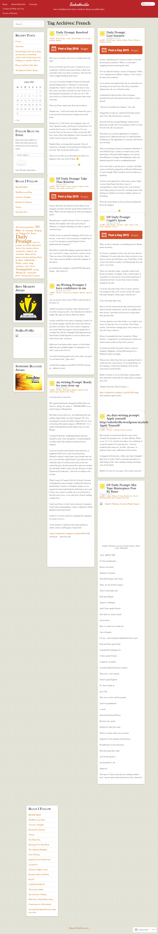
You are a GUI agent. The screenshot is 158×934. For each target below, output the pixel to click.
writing (108, 496)
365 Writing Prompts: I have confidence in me (71, 286)
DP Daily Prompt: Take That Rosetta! (71, 180)
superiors (89, 292)
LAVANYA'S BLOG (37, 884)
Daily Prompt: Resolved (72, 32)
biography (29, 230)
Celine (120, 496)
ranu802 (52, 38)
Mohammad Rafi (105, 498)
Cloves (18, 41)
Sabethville (79, 4)
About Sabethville (18, 4)
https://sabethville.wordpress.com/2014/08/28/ (68, 533)
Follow (21, 162)
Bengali (74, 390)
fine (131, 496)
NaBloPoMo (29, 260)
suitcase (115, 226)
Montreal (137, 40)
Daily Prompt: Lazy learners (115, 34)
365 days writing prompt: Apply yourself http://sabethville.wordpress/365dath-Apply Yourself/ (124, 420)
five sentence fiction (30, 248)
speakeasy (20, 266)
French (88, 38)
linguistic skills (84, 186)
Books (33, 233)
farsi (83, 38)
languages (75, 292)
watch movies (69, 188)
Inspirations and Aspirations (40, 859)
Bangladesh (67, 390)
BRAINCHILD (21, 187)
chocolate (120, 225)
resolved (52, 40)
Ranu (113, 498)
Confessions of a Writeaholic (40, 904)
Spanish (58, 40)
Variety (18, 207)
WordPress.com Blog (23, 192)
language (75, 186)
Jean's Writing (34, 854)
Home (5, 4)
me (35, 251)
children (124, 40)
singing (118, 498)
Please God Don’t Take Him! (26, 65)
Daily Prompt (60, 38)
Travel (32, 266)
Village (72, 392)
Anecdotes (19, 46)
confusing (116, 430)
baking (119, 40)
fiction (18, 248)
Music (20, 260)
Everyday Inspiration (32, 245)
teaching (108, 42)
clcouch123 (33, 864)
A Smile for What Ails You (13, 8)
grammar (129, 430)
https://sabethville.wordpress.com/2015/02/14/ (118, 392)
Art (23, 230)
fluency (131, 225)
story (27, 266)
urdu (67, 392)
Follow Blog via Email (27, 133)
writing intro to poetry (30, 275)
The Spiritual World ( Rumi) (26, 70)
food (136, 225)
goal (70, 292)
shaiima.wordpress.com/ (38, 869)
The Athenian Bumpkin (38, 849)
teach (51, 294)
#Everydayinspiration (25, 227)
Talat (123, 498)
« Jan (17, 120)
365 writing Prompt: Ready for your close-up (74, 383)
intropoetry (20, 251)
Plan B (31, 879)
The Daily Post (21, 211)
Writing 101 (21, 272)
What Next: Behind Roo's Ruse (41, 899)
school (25, 263)
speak (62, 188)
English (80, 390)
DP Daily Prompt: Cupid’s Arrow (118, 218)
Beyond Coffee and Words (39, 874)
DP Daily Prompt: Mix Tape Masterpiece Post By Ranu (121, 488)
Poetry (19, 263)
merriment (20, 254)
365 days (59, 292)
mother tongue (54, 392)
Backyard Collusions (23, 202)
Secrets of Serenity (10, 13)
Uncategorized (24, 269)
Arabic (68, 38)
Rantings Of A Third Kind (39, 844)
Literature (33, 4)
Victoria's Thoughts (23, 197)
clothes (126, 225)
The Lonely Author (36, 889)
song (57, 188)
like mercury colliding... (38, 894)
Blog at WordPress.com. (79, 928)
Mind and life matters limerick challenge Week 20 (28, 257)
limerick (29, 251)
